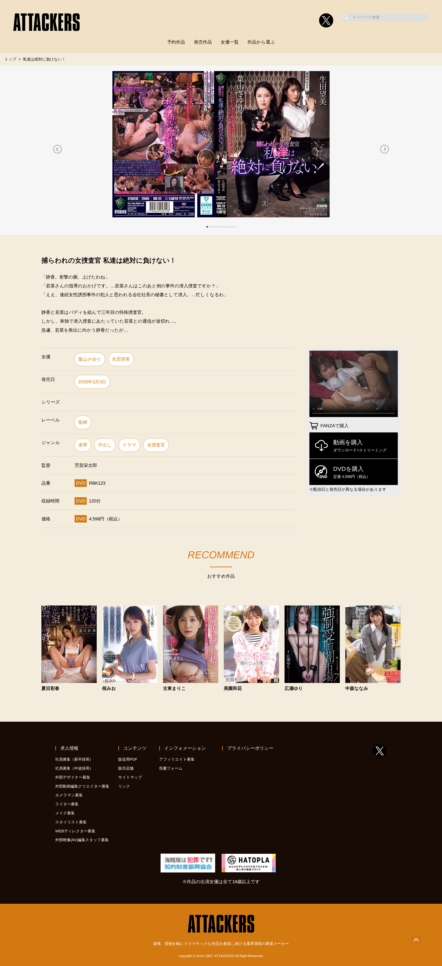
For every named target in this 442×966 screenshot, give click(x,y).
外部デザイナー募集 (72, 777)
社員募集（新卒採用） (74, 759)
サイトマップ (130, 777)
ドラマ (129, 444)
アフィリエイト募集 (177, 759)
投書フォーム (170, 768)
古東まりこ (174, 688)
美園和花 (233, 688)
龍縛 (82, 422)
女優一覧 (230, 42)
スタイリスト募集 (71, 822)
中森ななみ (356, 688)
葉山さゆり (89, 359)
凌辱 (82, 444)
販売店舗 (125, 768)
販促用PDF (127, 759)
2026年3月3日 (92, 381)
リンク (124, 786)
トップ (10, 59)
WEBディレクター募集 (75, 831)
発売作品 (203, 42)
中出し (105, 444)
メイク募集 (65, 813)
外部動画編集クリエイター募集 (82, 786)
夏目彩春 (50, 688)
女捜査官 (156, 444)
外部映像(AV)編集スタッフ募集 (82, 840)
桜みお (109, 688)
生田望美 (121, 359)
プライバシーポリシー (250, 748)
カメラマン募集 (69, 795)
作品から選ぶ (261, 42)
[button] (57, 149)
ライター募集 (67, 804)
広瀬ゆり (294, 688)
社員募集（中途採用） (74, 768)
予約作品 (176, 42)
